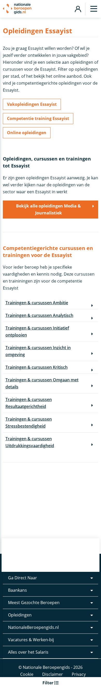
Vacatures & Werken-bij (31, 640)
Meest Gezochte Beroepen (34, 602)
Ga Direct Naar (22, 578)
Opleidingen (20, 615)
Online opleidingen (26, 132)
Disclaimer (52, 674)
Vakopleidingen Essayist (32, 104)
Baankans (17, 590)
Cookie (26, 674)
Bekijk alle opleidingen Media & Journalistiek (48, 209)
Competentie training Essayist (38, 118)
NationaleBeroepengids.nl (33, 627)
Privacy (79, 674)
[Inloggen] (78, 8)
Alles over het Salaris (28, 652)
